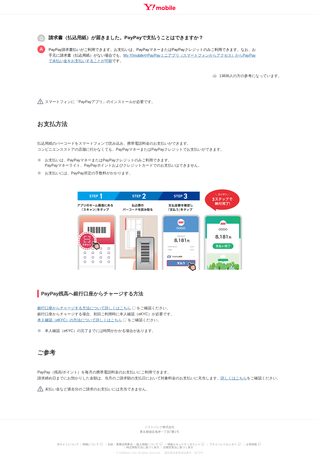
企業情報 (251, 444)
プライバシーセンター (223, 444)
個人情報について (147, 444)
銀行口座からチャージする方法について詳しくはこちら (84, 308)
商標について (90, 444)
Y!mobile (159, 7)
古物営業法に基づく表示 (178, 447)
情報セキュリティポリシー (183, 444)
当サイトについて (68, 444)
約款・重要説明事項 (120, 444)
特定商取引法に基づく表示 (142, 447)
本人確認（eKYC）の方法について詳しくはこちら (79, 320)
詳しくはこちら (234, 378)
